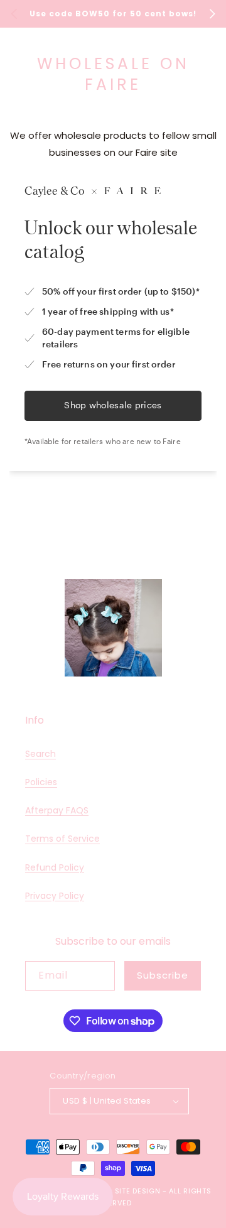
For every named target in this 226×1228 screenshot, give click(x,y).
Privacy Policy (54, 895)
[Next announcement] (212, 14)
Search (40, 753)
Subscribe (162, 975)
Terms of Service (62, 838)
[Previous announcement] (14, 14)
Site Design (138, 1191)
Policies (41, 782)
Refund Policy (54, 867)
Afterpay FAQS (57, 810)
